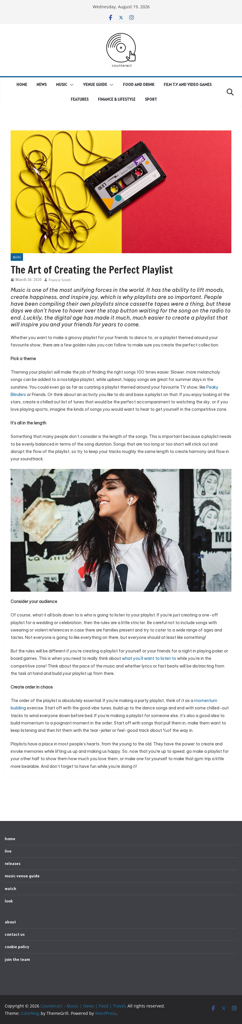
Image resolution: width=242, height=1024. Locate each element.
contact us (14, 934)
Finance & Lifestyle (116, 99)
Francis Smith (60, 279)
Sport (151, 99)
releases (12, 863)
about (10, 922)
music (61, 84)
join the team (17, 959)
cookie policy (17, 946)
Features (80, 99)
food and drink (138, 84)
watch (10, 888)
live (8, 851)
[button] (70, 84)
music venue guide (22, 876)
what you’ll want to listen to (149, 658)
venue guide (95, 84)
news (42, 84)
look (9, 901)
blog (17, 257)
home (22, 84)
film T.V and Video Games (188, 84)
